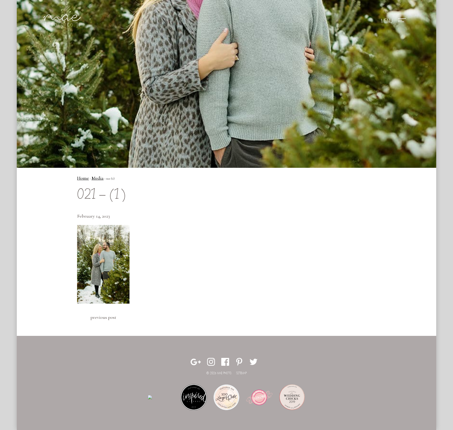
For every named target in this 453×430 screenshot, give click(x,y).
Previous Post (103, 317)
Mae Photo (62, 21)
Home (83, 178)
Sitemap (241, 373)
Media (97, 178)
